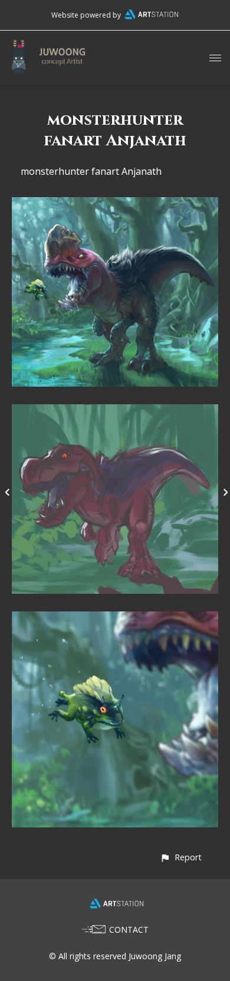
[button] (180, 857)
